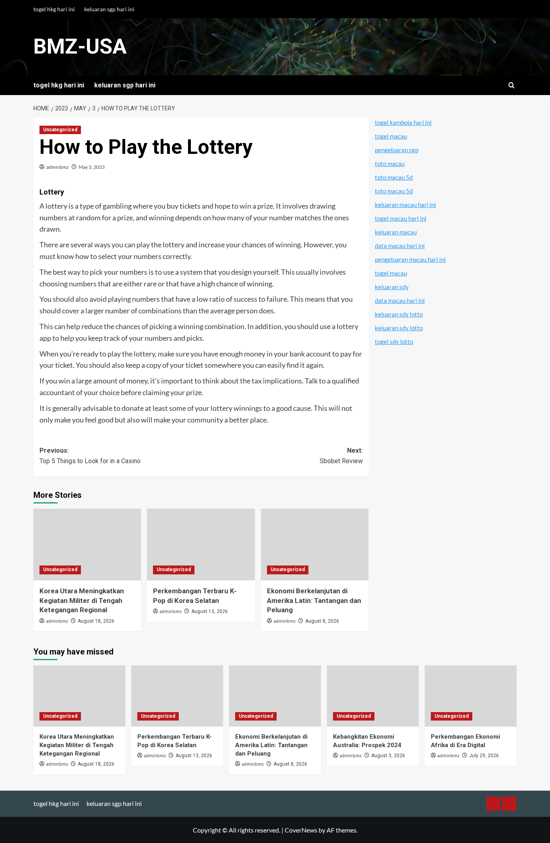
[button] (512, 85)
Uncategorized (60, 130)
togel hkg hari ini (54, 9)
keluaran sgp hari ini (109, 9)
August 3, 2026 (388, 755)
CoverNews (301, 830)
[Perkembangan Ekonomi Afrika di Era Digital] (471, 696)
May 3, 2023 (92, 167)
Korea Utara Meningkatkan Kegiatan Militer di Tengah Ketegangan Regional (81, 600)
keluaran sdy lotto (399, 314)
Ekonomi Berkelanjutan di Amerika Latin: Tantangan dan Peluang (314, 600)
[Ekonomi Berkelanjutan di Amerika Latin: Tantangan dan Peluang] (314, 544)
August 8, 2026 (322, 621)
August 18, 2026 (96, 621)
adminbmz (57, 167)
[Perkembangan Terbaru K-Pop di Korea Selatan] (200, 544)
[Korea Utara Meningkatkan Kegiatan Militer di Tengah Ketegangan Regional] (87, 544)
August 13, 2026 (209, 611)
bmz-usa (80, 46)
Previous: (90, 456)
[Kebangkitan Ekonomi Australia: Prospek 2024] (373, 696)
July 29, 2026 (484, 755)
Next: (341, 456)
